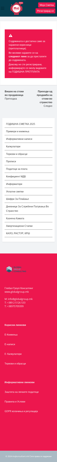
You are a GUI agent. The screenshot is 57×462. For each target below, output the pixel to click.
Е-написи (10, 344)
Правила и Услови (15, 401)
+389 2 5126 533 (16, 302)
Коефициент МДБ (16, 176)
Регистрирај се (45, 11)
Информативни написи (19, 139)
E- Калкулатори (13, 354)
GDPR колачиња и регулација (21, 411)
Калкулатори (13, 146)
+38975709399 (15, 306)
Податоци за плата (16, 169)
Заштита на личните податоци (22, 392)
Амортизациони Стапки (19, 226)
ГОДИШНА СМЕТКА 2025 (20, 124)
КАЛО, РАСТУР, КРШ (18, 233)
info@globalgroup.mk (20, 299)
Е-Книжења (11, 334)
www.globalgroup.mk (17, 291)
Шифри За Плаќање (17, 199)
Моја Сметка (47, 5)
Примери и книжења (17, 131)
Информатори (14, 184)
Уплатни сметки (15, 191)
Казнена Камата (15, 218)
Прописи (11, 161)
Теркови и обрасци (17, 154)
